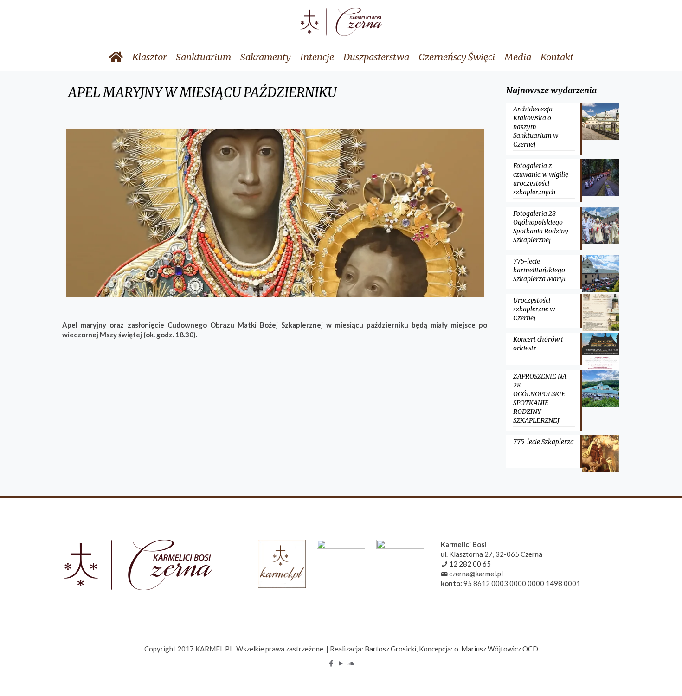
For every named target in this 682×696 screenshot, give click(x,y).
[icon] (350, 663)
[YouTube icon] (341, 663)
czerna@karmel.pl (476, 573)
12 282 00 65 (470, 564)
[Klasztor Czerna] (341, 21)
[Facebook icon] (331, 663)
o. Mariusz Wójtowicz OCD (496, 648)
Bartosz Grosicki (390, 648)
